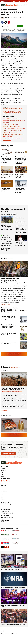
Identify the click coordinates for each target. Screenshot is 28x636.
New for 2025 (4, 410)
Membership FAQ (5, 515)
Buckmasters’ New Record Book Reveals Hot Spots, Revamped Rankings (8, 326)
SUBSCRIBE (8, 453)
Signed (8, 110)
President (12, 110)
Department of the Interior (14, 111)
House (9, 112)
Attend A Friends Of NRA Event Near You (13, 624)
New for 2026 (7, 304)
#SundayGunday (6, 416)
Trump (4, 110)
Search (2, 476)
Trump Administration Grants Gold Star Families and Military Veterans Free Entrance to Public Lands (14, 130)
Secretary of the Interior (15, 71)
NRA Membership (5, 511)
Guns (2, 493)
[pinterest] (8, 22)
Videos (2, 499)
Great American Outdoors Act (10, 108)
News (2, 18)
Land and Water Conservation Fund (12, 57)
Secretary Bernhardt (14, 113)
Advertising (3, 468)
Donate (18, 1)
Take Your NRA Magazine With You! (11, 569)
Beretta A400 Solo (6, 391)
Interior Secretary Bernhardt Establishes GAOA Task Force (11, 125)
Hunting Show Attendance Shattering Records (8, 342)
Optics (2, 495)
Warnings (3, 631)
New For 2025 (5, 370)
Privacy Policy (3, 630)
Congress (5, 112)
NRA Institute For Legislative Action (9, 504)
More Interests (14, 367)
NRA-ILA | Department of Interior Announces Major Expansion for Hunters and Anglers (20, 229)
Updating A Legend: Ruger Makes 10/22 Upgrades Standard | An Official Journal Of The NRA (13, 405)
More (9, 259)
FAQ (2, 472)
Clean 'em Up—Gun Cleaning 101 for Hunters (9, 334)
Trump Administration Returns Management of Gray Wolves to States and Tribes (14, 121)
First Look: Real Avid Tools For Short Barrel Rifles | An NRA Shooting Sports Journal (13, 394)
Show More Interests (17, 435)
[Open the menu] (25, 5)
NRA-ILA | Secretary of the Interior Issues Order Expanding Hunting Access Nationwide (6, 248)
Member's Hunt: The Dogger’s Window (10, 279)
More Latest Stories (17, 354)
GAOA (19, 108)
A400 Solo (13, 391)
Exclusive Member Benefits (7, 513)
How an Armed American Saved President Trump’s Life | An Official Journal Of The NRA (6, 226)
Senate (13, 112)
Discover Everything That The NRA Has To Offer (13, 606)
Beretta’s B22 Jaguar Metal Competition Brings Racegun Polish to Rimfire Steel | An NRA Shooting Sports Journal (14, 400)
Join (11, 1)
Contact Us (3, 470)
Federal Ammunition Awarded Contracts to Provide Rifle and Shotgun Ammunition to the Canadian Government (9, 310)
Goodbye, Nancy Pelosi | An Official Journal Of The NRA (20, 244)
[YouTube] (27, 1)
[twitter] (5, 22)
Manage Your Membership (7, 517)
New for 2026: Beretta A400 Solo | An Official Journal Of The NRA (13, 389)
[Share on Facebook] (2, 22)
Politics (17, 112)
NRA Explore (4, 506)
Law (21, 108)
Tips (2, 497)
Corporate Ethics (19, 630)
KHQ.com (4, 104)
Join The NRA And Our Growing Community (14, 587)
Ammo (2, 489)
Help (2, 474)
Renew (14, 1)
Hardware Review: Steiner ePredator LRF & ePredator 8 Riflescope (9, 318)
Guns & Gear (4, 491)
